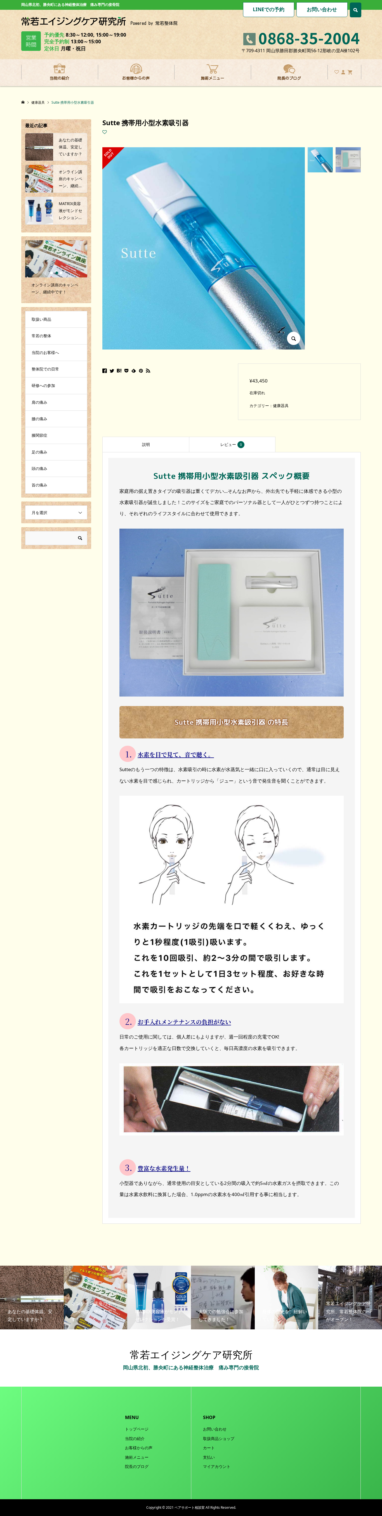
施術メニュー (212, 78)
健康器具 (281, 405)
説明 (146, 444)
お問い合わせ (322, 9)
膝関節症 (39, 435)
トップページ (136, 1429)
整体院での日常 (45, 369)
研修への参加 (43, 385)
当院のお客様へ (45, 352)
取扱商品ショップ (218, 1438)
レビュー (231, 444)
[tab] (145, 444)
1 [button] (51, 273)
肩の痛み (39, 402)
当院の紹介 (59, 78)
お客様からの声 (136, 78)
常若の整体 (41, 335)
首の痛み (39, 485)
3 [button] (61, 273)
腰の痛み (39, 418)
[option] (56, 270)
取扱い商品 (41, 319)
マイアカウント (216, 1466)
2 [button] (57, 273)
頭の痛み (39, 468)
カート (209, 1447)
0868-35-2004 (309, 37)
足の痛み (39, 452)
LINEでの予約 (268, 9)
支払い (209, 1457)
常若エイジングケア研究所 (191, 1354)
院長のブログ (289, 78)
